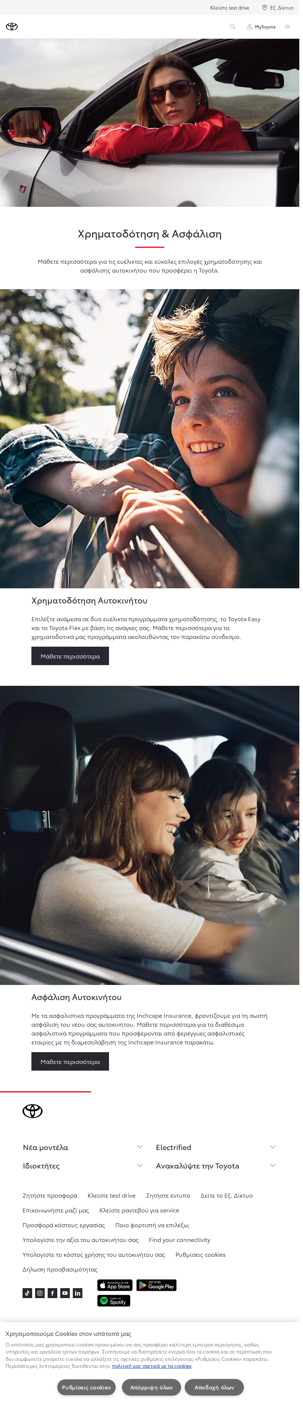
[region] (149, 1362)
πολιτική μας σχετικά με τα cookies (151, 1365)
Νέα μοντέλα (45, 1147)
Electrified (173, 1147)
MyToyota (265, 26)
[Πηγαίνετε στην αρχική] (12, 26)
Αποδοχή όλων (214, 1387)
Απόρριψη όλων (151, 1387)
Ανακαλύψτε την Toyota (197, 1165)
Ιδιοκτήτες (41, 1165)
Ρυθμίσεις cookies (86, 1387)
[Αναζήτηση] (232, 26)
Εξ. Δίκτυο (281, 7)
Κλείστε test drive (229, 7)
